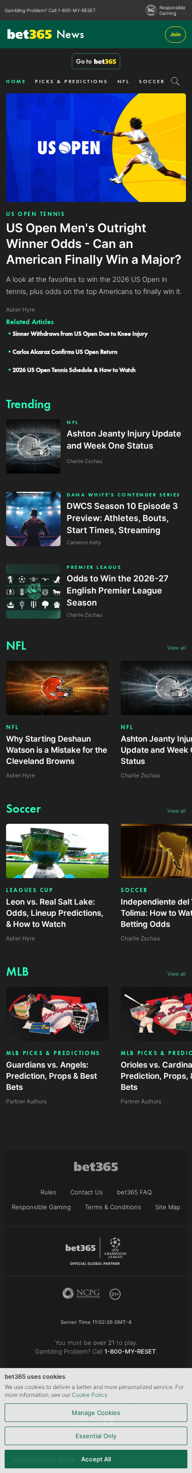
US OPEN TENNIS (35, 214)
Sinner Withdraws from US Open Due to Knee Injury (80, 334)
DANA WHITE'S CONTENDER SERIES (124, 495)
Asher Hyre (20, 775)
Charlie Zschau (140, 775)
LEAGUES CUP (30, 890)
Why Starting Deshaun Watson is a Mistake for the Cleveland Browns (56, 750)
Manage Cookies (96, 1412)
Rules (48, 1192)
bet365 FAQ (134, 1192)
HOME (16, 81)
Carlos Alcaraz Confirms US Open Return (65, 352)
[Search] (175, 81)
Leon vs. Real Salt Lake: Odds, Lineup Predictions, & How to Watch (54, 913)
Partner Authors (26, 1101)
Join (175, 34)
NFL (123, 81)
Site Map (167, 1207)
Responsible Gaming (172, 10)
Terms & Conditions (113, 1207)
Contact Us (86, 1192)
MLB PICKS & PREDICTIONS (53, 1053)
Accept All (96, 1459)
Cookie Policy (90, 1394)
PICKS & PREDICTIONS (71, 81)
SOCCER (152, 81)
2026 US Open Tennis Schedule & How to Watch (74, 370)
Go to (84, 61)
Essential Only (96, 1436)
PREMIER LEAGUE (94, 567)
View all (176, 648)
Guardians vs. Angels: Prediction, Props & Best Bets (51, 1076)
